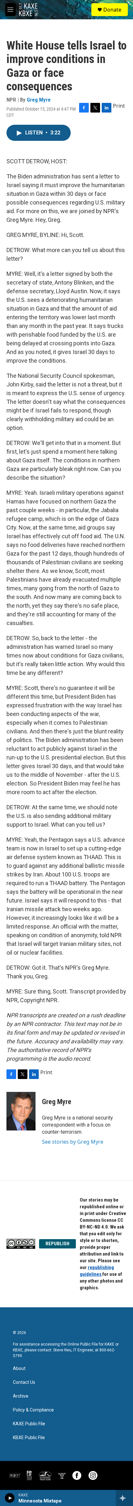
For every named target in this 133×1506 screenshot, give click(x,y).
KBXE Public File (29, 1437)
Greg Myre (39, 99)
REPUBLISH (57, 1244)
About (19, 1368)
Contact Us (24, 1382)
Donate (112, 10)
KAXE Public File (29, 1423)
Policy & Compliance (33, 1410)
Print (119, 105)
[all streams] (124, 1498)
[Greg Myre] (21, 1111)
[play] (10, 1498)
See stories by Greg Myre (72, 1141)
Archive (20, 1396)
